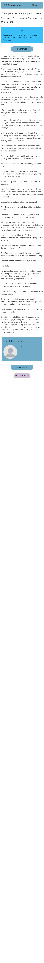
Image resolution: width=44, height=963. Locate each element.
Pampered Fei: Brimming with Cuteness (23, 13)
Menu (34, 5)
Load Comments (22, 376)
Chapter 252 (22, 49)
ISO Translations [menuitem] (12, 5)
